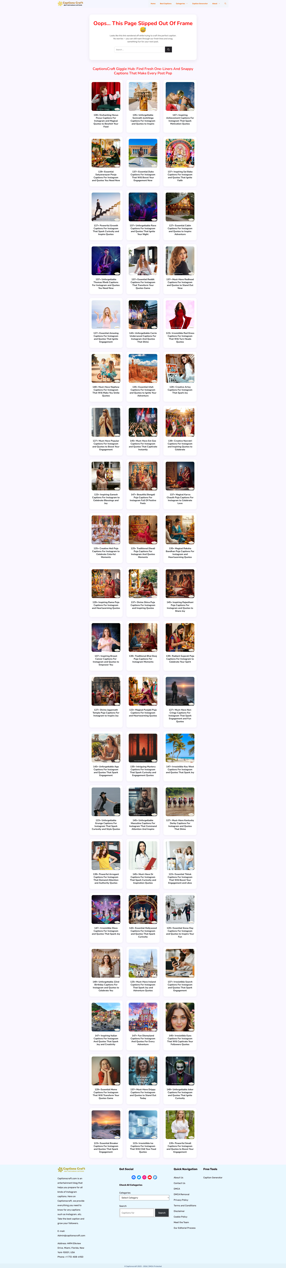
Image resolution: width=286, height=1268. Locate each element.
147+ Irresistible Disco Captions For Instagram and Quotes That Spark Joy (106, 931)
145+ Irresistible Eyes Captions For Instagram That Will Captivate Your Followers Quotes (180, 1040)
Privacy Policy (181, 1200)
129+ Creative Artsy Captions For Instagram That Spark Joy (180, 389)
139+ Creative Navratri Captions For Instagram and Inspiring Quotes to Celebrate (180, 445)
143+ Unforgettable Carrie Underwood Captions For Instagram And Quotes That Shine (143, 337)
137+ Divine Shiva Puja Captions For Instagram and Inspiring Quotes (143, 605)
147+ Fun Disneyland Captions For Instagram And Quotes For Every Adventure (143, 1040)
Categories (180, 4)
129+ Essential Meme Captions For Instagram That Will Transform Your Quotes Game (106, 1094)
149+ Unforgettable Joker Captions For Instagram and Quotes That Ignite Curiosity (180, 1094)
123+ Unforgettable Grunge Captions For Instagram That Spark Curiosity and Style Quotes (106, 825)
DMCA (177, 1188)
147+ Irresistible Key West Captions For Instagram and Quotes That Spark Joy (180, 769)
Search (123, 1206)
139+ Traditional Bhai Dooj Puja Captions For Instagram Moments (143, 658)
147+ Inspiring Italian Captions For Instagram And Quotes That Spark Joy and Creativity (106, 1040)
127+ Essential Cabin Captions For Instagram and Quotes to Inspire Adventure (180, 230)
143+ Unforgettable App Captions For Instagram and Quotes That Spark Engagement (106, 771)
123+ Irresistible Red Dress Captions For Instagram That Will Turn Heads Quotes (180, 337)
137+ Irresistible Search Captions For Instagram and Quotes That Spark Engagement (180, 986)
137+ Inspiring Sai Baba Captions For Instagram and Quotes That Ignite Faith (180, 176)
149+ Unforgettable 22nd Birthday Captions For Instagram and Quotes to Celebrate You (106, 986)
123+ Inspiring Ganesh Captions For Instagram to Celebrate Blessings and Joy (106, 499)
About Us (178, 1177)
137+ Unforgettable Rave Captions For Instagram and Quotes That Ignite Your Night (143, 230)
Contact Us (179, 1183)
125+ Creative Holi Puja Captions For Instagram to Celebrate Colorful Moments (106, 553)
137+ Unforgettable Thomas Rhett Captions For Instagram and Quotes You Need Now (106, 284)
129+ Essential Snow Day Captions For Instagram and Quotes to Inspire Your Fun (180, 932)
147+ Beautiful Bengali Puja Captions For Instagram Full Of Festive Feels (143, 499)
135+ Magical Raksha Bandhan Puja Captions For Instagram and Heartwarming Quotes (180, 553)
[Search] (168, 49)
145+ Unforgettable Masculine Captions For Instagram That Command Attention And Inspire (143, 825)
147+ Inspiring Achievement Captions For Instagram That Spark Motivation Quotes (180, 119)
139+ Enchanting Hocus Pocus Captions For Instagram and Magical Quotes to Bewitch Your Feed (106, 121)
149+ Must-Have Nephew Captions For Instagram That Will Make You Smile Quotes (106, 391)
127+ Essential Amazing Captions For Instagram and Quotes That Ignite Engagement (106, 337)
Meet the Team (181, 1222)
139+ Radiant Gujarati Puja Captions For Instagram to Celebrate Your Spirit (180, 658)
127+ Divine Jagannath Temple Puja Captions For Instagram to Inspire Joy (106, 712)
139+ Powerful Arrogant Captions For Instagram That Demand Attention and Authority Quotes (106, 878)
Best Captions (165, 4)
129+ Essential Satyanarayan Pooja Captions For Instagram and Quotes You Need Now (106, 176)
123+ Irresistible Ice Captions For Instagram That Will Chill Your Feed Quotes (143, 1147)
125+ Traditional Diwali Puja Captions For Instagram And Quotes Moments (143, 553)
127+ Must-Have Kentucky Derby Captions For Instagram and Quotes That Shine (180, 825)
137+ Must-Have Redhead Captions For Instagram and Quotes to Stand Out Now (180, 284)
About (214, 4)
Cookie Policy (180, 1216)
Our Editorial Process (185, 1228)
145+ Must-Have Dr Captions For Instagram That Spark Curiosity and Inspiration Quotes (143, 878)
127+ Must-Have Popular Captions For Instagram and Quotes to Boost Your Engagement (105, 445)
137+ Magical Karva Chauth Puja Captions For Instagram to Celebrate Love (180, 499)
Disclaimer (179, 1211)
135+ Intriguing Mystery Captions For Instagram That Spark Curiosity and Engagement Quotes (143, 771)
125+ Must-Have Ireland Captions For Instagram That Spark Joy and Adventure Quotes (143, 986)
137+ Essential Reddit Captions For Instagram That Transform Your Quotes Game (143, 284)
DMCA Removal (181, 1194)
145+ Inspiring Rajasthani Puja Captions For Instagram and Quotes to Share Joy (180, 607)
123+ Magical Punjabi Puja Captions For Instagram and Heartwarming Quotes (143, 712)
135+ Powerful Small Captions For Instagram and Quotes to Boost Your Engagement (180, 1147)
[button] (225, 3)
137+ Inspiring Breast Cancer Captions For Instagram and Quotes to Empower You (106, 660)
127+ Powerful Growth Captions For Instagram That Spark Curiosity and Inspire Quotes (106, 230)
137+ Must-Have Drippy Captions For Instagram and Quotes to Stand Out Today (143, 1094)
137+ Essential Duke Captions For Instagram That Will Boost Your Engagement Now (143, 176)
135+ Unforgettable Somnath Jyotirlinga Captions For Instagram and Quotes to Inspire (143, 119)
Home (153, 4)
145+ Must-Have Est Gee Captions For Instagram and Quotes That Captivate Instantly (143, 445)
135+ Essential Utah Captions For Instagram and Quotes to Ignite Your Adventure (143, 391)
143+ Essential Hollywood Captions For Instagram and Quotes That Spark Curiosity (143, 932)
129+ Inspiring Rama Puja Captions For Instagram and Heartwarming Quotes (106, 605)
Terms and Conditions (185, 1205)
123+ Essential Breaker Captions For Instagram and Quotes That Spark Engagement (106, 1147)
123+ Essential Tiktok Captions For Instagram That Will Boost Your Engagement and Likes (180, 878)
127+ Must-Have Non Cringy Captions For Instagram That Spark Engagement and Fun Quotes (180, 715)
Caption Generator (200, 4)
